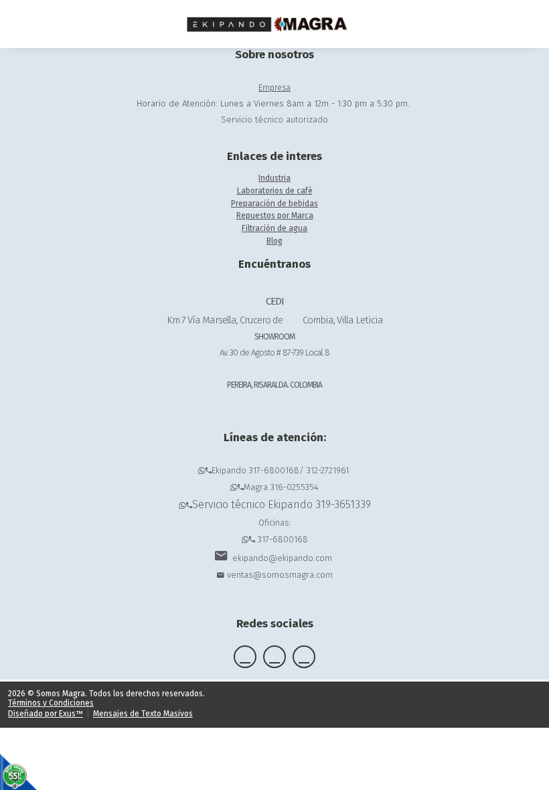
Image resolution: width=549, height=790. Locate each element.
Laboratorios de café (275, 190)
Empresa (274, 87)
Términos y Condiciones (51, 703)
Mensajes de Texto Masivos (143, 713)
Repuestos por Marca (274, 215)
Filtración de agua (274, 228)
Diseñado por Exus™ (45, 713)
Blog (274, 241)
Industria (274, 178)
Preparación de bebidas (274, 203)
